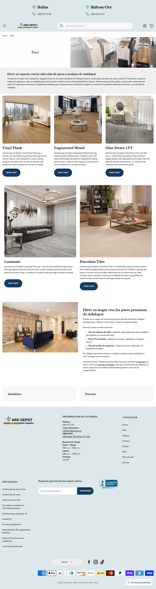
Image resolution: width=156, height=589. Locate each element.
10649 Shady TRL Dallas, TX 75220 (76, 436)
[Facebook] (89, 562)
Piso (12, 36)
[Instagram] (96, 562)
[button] (95, 25)
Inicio (4, 36)
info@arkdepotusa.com (72, 431)
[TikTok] (102, 562)
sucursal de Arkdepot (106, 364)
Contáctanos (141, 362)
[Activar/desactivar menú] (4, 26)
